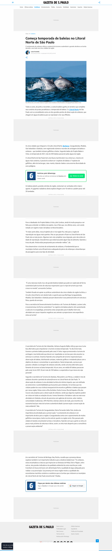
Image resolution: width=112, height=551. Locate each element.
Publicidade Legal (61, 529)
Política (53, 7)
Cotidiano (37, 7)
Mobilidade (66, 7)
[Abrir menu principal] (13, 2)
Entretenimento (45, 7)
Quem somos (59, 526)
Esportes (80, 7)
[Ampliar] (84, 63)
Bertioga (66, 146)
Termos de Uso (60, 534)
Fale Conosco (59, 531)
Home (21, 7)
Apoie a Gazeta (75, 534)
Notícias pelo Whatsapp (62, 536)
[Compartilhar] (99, 2)
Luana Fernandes (35, 51)
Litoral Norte (74, 109)
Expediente (74, 529)
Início (27, 33)
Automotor (73, 7)
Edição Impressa (88, 7)
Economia (59, 7)
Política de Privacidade (77, 531)
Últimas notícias (28, 7)
